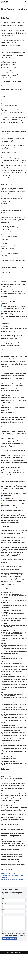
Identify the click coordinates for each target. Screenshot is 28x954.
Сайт (3, 909)
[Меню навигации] (25, 2)
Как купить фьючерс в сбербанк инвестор (12, 879)
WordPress (18, 952)
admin (5, 12)
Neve (8, 952)
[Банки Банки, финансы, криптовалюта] (5, 2)
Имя (3, 898)
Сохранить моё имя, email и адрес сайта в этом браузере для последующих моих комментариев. (13, 934)
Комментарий (5, 914)
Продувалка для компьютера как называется (13, 881)
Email (4, 903)
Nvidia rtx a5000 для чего (8, 873)
